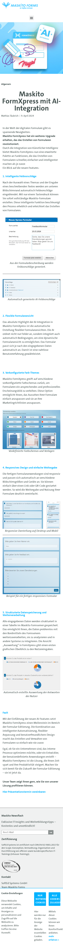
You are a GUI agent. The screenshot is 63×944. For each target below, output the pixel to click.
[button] (31, 17)
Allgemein (6, 84)
